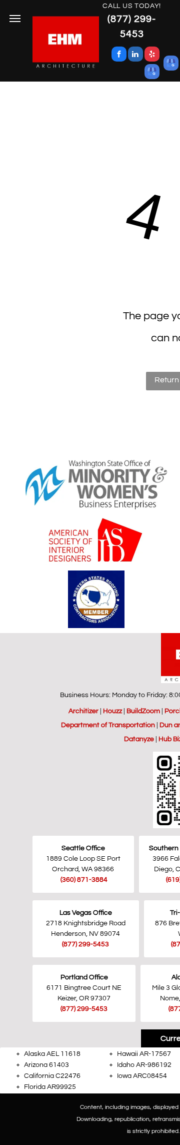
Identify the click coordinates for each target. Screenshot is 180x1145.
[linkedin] (135, 55)
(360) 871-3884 (84, 879)
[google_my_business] (152, 73)
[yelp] (152, 55)
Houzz (112, 711)
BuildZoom (143, 711)
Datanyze (139, 739)
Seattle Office (83, 848)
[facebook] (119, 55)
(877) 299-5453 (85, 944)
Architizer (83, 711)
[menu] (15, 19)
